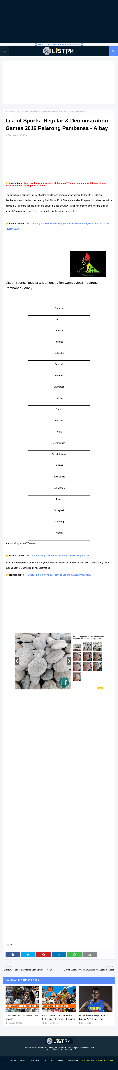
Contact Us (48, 1061)
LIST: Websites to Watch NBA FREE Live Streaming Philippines (58, 1017)
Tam (9, 135)
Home (8, 111)
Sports (15, 111)
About (23, 1061)
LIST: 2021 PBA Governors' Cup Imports (22, 1017)
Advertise (34, 1061)
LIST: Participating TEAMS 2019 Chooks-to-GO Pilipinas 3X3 (58, 555)
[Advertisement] (59, 21)
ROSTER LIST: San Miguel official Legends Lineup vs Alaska (58, 574)
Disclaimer (73, 1061)
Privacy (61, 1061)
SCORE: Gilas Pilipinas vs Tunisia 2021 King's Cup (92, 1017)
